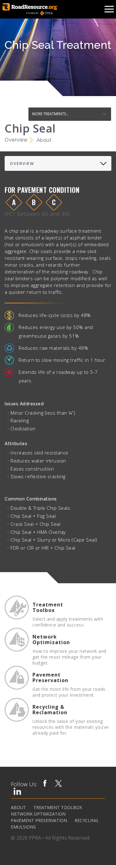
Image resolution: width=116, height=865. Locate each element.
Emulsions (23, 827)
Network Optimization (38, 814)
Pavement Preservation (39, 820)
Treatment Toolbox (57, 807)
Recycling (86, 820)
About (18, 807)
